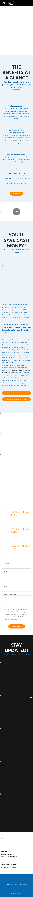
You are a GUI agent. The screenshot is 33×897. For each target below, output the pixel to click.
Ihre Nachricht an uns (10, 594)
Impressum (9, 884)
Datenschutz (23, 884)
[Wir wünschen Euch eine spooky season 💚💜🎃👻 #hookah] (16, 777)
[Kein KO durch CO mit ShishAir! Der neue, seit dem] (16, 678)
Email (5, 571)
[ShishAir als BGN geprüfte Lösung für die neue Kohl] (16, 744)
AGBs (16, 884)
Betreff (6, 586)
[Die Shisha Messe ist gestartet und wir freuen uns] (16, 711)
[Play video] (16, 211)
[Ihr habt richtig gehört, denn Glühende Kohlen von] (16, 809)
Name (5, 555)
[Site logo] (8, 3)
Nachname (6, 563)
